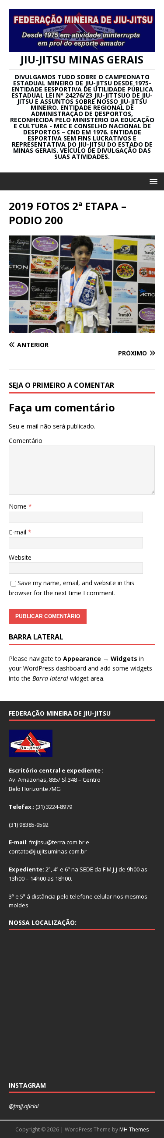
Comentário (25, 440)
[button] (152, 181)
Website (20, 557)
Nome (18, 506)
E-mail (18, 532)
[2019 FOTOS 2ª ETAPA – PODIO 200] (82, 328)
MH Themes (134, 1129)
